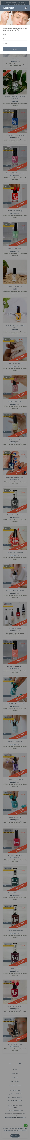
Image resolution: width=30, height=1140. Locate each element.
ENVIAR (15, 49)
